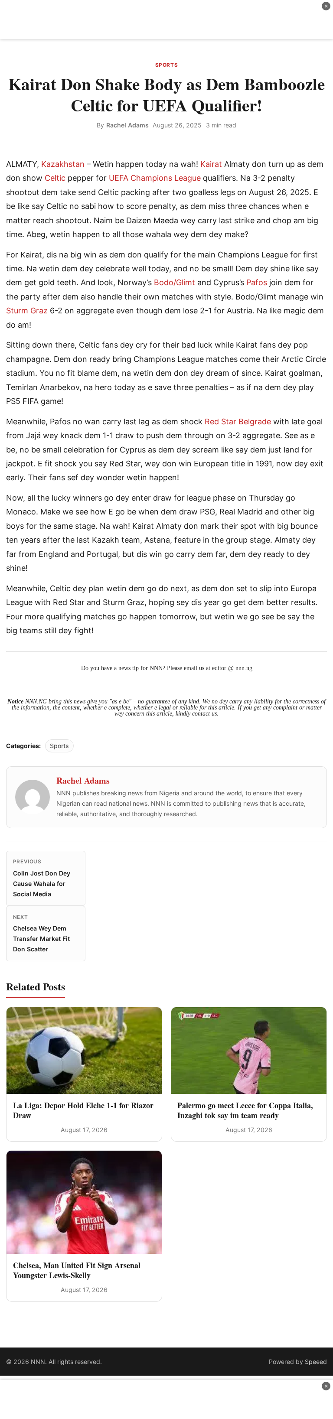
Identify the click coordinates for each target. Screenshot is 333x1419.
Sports (166, 65)
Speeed (316, 1361)
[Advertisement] (166, 19)
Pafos (256, 282)
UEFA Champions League (155, 177)
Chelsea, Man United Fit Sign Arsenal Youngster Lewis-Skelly (76, 1270)
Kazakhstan (63, 164)
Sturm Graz (27, 310)
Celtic (55, 177)
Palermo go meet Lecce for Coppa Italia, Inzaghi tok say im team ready (245, 1110)
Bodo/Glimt (174, 282)
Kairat (211, 164)
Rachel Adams (127, 125)
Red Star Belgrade (238, 421)
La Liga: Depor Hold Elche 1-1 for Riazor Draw (83, 1110)
